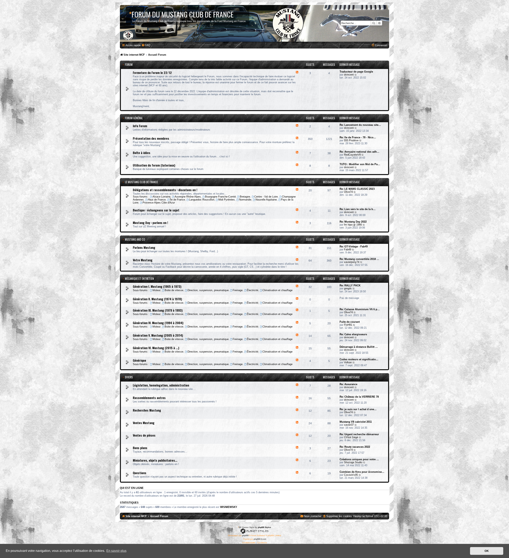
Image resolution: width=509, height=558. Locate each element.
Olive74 (348, 191)
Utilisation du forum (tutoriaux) (154, 165)
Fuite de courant (350, 321)
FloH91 (348, 324)
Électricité (252, 290)
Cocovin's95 (351, 474)
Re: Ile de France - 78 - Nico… (358, 137)
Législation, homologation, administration (161, 385)
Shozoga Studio (353, 462)
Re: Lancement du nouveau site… (360, 124)
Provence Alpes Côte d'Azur (159, 202)
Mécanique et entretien (139, 278)
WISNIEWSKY (228, 507)
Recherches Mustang (147, 410)
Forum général (134, 118)
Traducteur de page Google (356, 71)
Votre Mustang (143, 260)
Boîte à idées (141, 152)
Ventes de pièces (144, 435)
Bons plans (140, 447)
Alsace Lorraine (161, 196)
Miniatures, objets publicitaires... (155, 460)
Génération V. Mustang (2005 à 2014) (158, 335)
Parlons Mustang (144, 247)
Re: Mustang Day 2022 (353, 221)
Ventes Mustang (143, 422)
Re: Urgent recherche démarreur (359, 434)
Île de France (177, 199)
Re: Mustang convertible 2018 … (359, 259)
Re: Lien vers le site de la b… (358, 209)
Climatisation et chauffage (277, 290)
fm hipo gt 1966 (353, 224)
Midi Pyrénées (226, 199)
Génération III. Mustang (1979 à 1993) (158, 310)
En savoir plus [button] (116, 550)
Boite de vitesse (174, 290)
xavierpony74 (351, 262)
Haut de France (157, 199)
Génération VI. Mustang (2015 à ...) (156, 347)
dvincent (349, 74)
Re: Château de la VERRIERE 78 (359, 396)
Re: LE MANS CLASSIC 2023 (357, 188)
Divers (129, 377)
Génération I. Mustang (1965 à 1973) (157, 286)
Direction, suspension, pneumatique (208, 290)
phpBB (245, 535)
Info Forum (140, 125)
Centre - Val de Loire (266, 196)
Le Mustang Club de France (141, 182)
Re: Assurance (348, 384)
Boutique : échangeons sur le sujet (156, 210)
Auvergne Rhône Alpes (188, 196)
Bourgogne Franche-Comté (220, 196)
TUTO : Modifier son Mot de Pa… (360, 164)
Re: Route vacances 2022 (355, 446)
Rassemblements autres (149, 397)
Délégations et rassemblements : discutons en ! (165, 189)
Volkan (348, 362)
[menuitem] (146, 45)
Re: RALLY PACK (350, 285)
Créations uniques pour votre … (359, 459)
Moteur (156, 290)
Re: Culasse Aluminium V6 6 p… (360, 309)
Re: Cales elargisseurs (353, 334)
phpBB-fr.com (260, 539)
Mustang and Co (135, 239)
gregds (348, 288)
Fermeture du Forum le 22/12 (152, 72)
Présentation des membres (151, 138)
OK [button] (487, 550)
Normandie (245, 199)
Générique (139, 360)
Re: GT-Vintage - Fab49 (354, 246)
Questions (139, 472)
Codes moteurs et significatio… (359, 359)
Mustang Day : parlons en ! (150, 222)
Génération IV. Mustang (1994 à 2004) (158, 322)
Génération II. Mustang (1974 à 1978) (157, 298)
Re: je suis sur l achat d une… (358, 409)
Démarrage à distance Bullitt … (359, 346)
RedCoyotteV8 (352, 154)
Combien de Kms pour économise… (362, 471)
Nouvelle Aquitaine (266, 199)
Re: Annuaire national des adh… (359, 151)
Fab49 (347, 249)
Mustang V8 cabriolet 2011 (356, 421)
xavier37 (349, 424)
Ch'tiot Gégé (351, 437)
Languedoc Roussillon (201, 199)
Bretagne (245, 196)
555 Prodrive (351, 140)
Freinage (238, 290)
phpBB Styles (264, 527)
